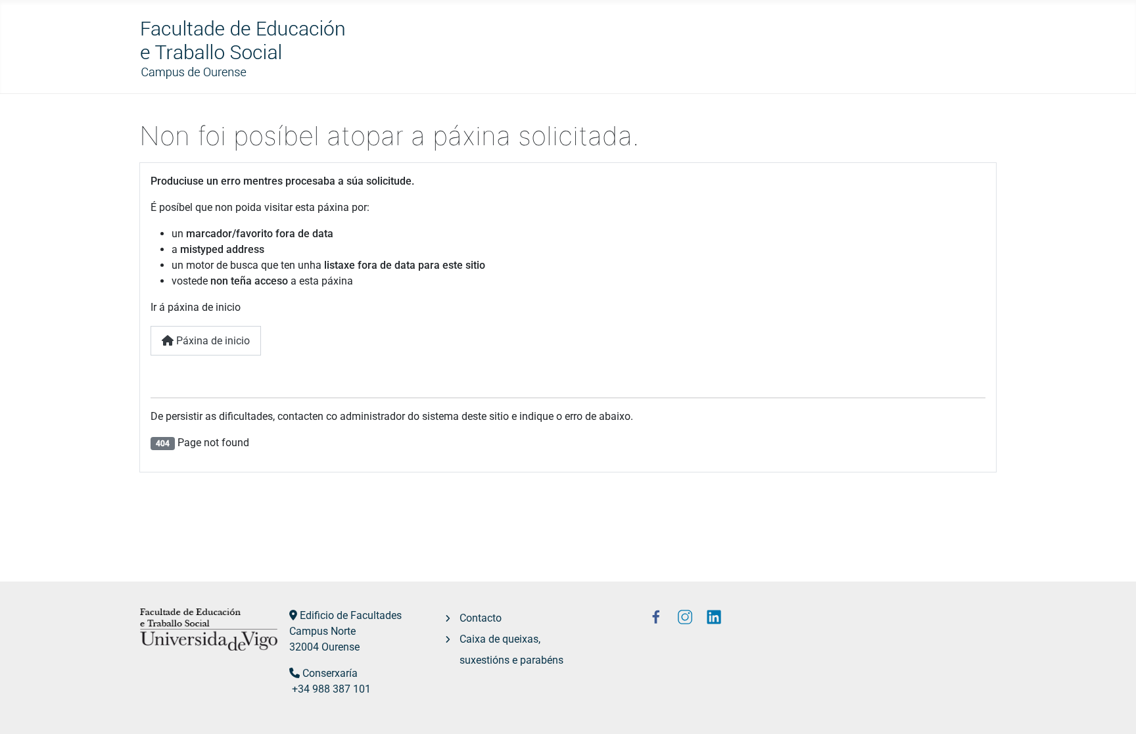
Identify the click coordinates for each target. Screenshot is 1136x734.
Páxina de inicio (212, 340)
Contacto (481, 618)
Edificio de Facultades (351, 615)
